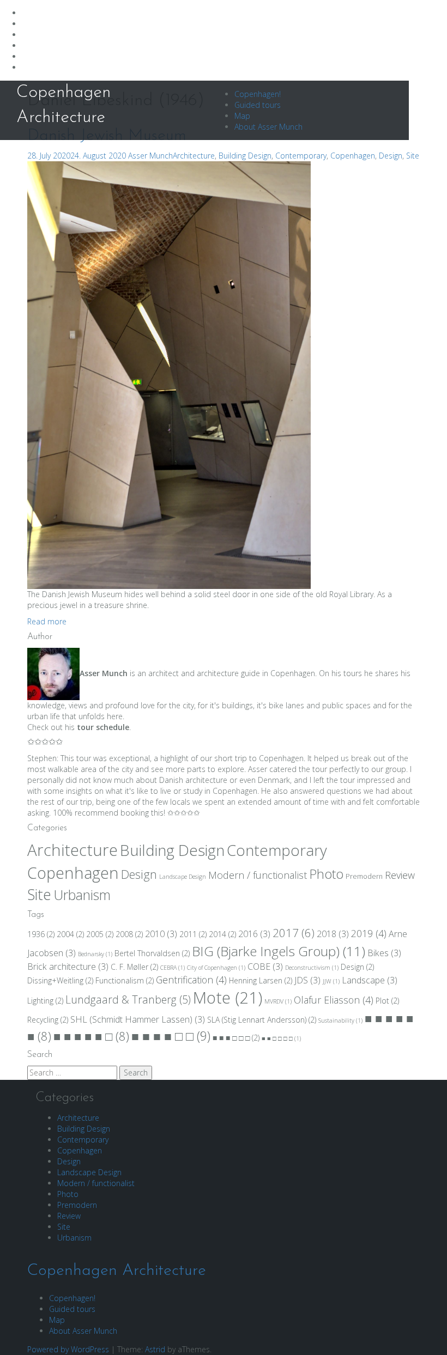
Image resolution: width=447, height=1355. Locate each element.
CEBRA (172, 967)
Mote (227, 997)
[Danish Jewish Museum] (169, 374)
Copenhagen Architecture (116, 1270)
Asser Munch (150, 155)
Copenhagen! (257, 94)
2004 (70, 934)
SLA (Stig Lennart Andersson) (261, 1019)
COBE (265, 967)
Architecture (194, 155)
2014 (222, 934)
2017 (294, 932)
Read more (47, 621)
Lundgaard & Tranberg (128, 999)
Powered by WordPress (68, 1349)
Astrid (155, 1349)
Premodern (364, 876)
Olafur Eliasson (333, 999)
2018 (333, 934)
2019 (368, 933)
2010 (161, 934)
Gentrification (191, 979)
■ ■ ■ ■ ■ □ (91, 1036)
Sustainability (340, 1020)
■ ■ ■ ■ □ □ (170, 1035)
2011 (193, 934)
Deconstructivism (312, 967)
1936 (41, 934)
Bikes (384, 953)
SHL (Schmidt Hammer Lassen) (137, 1019)
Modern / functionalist (257, 875)
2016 (254, 934)
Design (390, 155)
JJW (331, 981)
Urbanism (82, 894)
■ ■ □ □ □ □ (281, 1038)
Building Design (245, 155)
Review (400, 875)
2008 (129, 934)
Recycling (47, 1019)
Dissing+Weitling (60, 980)
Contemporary (301, 155)
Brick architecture (67, 967)
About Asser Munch (268, 126)
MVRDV (278, 1001)
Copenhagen (352, 155)
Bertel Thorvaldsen (152, 953)
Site (412, 155)
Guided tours (257, 105)
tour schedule (103, 727)
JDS (307, 980)
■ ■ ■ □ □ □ (236, 1037)
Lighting (45, 1000)
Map (242, 116)
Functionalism (124, 980)
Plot (387, 1000)
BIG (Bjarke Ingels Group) (278, 951)
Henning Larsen (260, 980)
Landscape (369, 980)
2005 (99, 934)
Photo (326, 874)
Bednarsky (95, 954)
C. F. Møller (134, 967)
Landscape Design (182, 876)
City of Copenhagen (216, 967)
